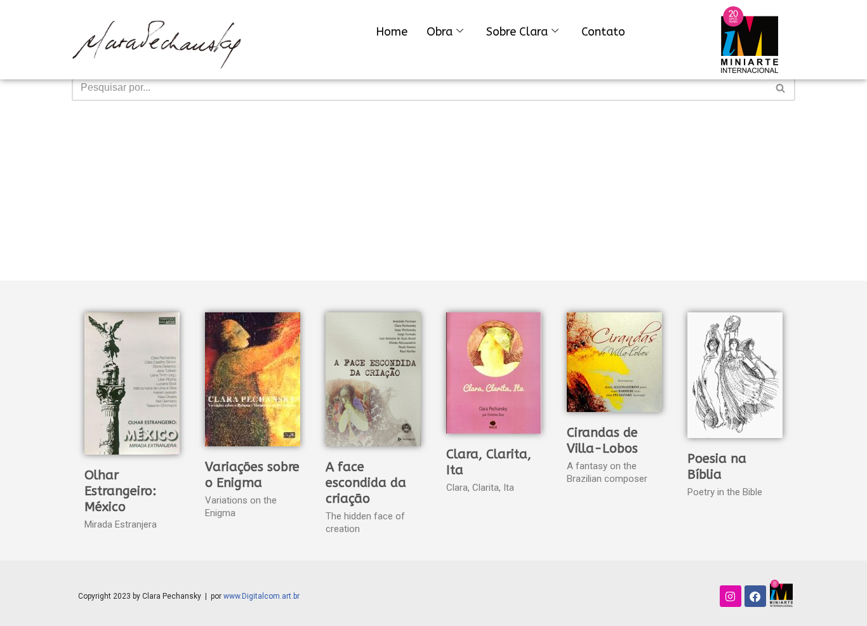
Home (391, 32)
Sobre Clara (517, 32)
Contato (603, 32)
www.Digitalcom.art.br (261, 596)
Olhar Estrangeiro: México (120, 491)
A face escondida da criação (366, 483)
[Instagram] (730, 596)
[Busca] (781, 87)
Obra (440, 32)
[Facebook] (755, 596)
